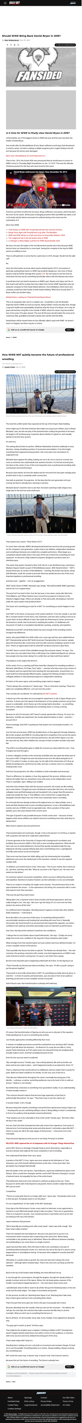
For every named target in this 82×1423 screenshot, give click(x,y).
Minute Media (12, 1414)
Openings (28, 1398)
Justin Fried (10, 367)
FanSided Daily (14, 1401)
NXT (14, 1382)
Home (8, 337)
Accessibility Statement (50, 1405)
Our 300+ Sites (68, 1398)
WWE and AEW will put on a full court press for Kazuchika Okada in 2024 (36, 235)
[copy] (18, 44)
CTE (43, 274)
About (10, 1398)
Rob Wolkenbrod (12, 40)
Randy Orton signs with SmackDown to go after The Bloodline (32, 232)
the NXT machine (50, 694)
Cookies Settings (14, 1409)
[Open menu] (5, 3)
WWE (14, 337)
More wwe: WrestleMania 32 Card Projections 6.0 (25, 156)
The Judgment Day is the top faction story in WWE (28, 238)
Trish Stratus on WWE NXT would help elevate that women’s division (35, 230)
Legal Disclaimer (31, 1405)
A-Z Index (66, 1405)
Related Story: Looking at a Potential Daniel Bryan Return (28, 297)
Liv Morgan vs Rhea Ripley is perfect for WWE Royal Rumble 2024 (34, 241)
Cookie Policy (13, 1405)
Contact (44, 1398)
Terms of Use (68, 1401)
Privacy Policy (46, 1401)
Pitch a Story (29, 1401)
